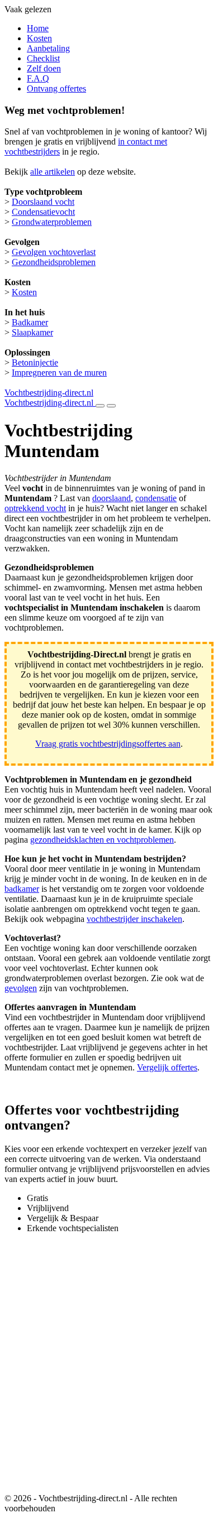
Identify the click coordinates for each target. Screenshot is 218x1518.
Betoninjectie (35, 362)
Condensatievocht (43, 212)
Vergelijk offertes (167, 1067)
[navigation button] (100, 405)
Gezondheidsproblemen (54, 262)
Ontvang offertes (56, 88)
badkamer (21, 888)
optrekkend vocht (35, 508)
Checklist (43, 58)
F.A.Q (38, 78)
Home (38, 28)
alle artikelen (52, 171)
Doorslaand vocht (43, 201)
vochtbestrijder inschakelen (134, 919)
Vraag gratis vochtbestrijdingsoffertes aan (108, 743)
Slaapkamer (32, 332)
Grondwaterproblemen (52, 222)
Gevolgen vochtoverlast (54, 252)
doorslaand (111, 498)
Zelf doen (44, 68)
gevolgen (20, 988)
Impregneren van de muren (59, 372)
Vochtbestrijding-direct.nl (48, 392)
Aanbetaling (48, 48)
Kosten (39, 38)
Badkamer (30, 322)
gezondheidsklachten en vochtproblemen (102, 839)
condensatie (156, 498)
